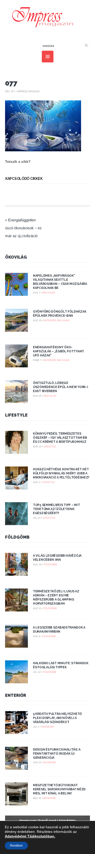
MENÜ (47, 56)
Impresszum (28, 820)
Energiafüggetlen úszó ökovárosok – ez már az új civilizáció (23, 228)
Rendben (16, 845)
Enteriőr (50, 320)
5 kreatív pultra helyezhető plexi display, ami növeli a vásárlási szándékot (57, 718)
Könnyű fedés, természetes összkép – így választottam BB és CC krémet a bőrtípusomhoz (60, 438)
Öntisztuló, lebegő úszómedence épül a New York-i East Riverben (60, 387)
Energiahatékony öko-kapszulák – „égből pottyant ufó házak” (58, 351)
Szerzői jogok (47, 820)
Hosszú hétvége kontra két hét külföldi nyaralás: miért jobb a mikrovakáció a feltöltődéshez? (61, 473)
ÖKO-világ (48, 292)
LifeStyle (16, 415)
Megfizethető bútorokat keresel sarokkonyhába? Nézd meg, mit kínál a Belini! (59, 789)
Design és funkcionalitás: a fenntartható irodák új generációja (57, 753)
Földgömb (17, 537)
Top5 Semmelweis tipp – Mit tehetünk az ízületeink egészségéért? (56, 509)
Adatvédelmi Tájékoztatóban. (30, 836)
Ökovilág (16, 257)
